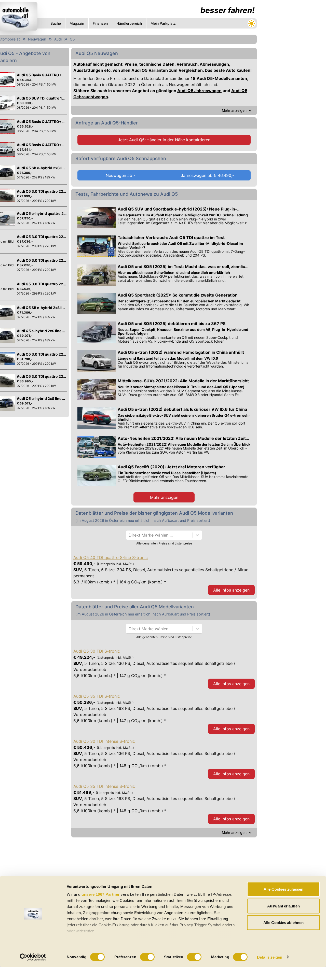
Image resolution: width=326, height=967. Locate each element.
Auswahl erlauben (283, 906)
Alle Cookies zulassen (283, 889)
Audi (58, 39)
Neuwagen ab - (120, 175)
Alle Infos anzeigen (231, 590)
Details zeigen (269, 957)
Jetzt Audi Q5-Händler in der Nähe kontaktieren (164, 139)
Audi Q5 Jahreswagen (199, 90)
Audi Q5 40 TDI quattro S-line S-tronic (110, 557)
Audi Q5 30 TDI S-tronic (96, 651)
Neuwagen (37, 39)
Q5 (72, 39)
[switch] (147, 957)
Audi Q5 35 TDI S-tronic (96, 696)
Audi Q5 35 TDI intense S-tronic (104, 786)
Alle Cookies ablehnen (283, 922)
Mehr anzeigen (164, 497)
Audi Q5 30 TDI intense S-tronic (104, 741)
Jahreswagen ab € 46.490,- (207, 175)
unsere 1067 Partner (101, 894)
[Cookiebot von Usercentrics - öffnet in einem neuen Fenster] (33, 957)
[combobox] (129, 535)
